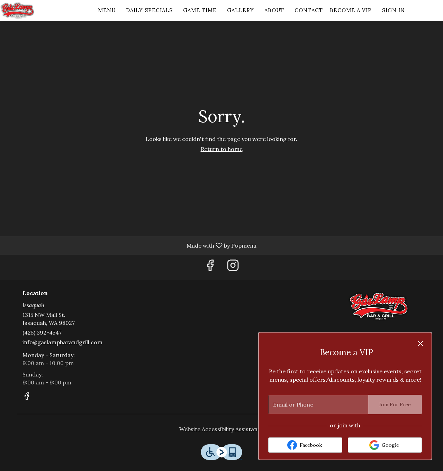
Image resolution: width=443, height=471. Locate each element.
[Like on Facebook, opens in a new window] (210, 267)
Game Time (200, 10)
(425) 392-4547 (42, 332)
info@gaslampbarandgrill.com (62, 342)
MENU (107, 10)
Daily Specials (149, 10)
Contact (309, 10)
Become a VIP (351, 10)
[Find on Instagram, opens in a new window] (233, 267)
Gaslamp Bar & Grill (379, 305)
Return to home (222, 148)
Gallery (240, 10)
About (274, 10)
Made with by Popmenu (130, 245)
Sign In (393, 10)
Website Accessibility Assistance (221, 429)
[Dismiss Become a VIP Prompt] (420, 343)
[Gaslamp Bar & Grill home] (31, 10)
